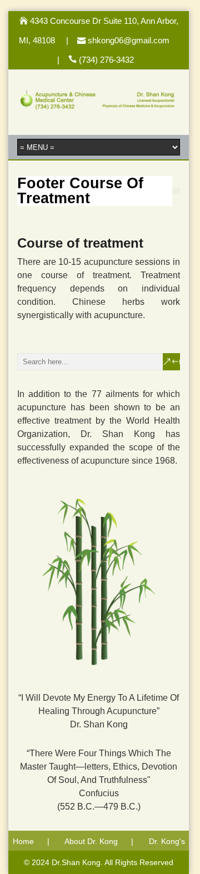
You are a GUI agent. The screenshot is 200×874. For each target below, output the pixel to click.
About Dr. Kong (91, 841)
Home (23, 841)
